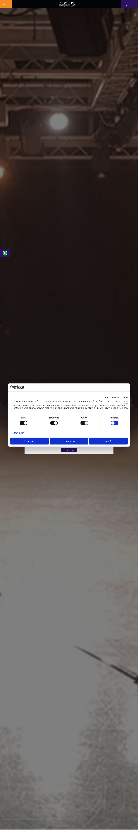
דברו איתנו (5, 253)
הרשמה (6, 4)
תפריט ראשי (134, 4)
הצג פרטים (19, 433)
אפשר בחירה (69, 441)
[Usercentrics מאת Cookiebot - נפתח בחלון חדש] (22, 387)
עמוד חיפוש (125, 4)
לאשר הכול (30, 441)
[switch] (84, 423)
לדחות (108, 441)
